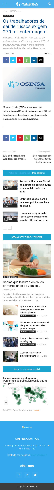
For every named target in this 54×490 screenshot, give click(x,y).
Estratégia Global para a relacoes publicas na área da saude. (34, 202)
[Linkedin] (34, 60)
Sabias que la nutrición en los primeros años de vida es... (23, 284)
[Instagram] (27, 475)
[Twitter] (13, 60)
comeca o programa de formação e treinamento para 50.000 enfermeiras (34, 217)
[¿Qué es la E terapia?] (10, 356)
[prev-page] (5, 228)
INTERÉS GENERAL (10, 277)
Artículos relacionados (19, 173)
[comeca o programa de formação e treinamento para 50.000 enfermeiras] (10, 217)
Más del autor (38, 173)
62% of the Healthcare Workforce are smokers (15, 157)
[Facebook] (6, 60)
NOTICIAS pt (15, 11)
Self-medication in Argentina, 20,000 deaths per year (42, 158)
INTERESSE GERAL (8, 188)
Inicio (5, 11)
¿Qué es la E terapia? (30, 353)
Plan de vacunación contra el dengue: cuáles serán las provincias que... (34, 325)
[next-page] (10, 228)
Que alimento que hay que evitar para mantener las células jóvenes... (33, 309)
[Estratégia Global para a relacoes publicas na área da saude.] (10, 202)
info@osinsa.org (39, 454)
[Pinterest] (20, 60)
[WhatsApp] (27, 60)
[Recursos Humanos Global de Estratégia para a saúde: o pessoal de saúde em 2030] (10, 185)
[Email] (41, 60)
